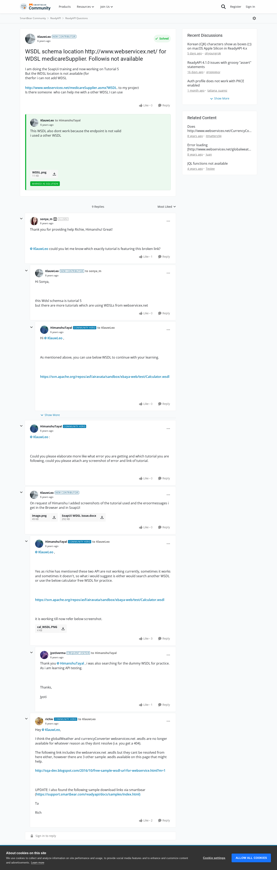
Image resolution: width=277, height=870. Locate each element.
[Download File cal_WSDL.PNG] (63, 628)
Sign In (250, 7)
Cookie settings (214, 857)
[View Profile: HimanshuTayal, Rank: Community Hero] (44, 330)
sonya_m (46, 219)
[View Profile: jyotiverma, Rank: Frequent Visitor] (44, 655)
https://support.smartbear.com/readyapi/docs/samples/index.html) (88, 794)
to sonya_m (93, 271)
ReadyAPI (55, 18)
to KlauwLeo (106, 328)
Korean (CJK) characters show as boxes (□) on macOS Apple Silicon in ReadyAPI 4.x (219, 46)
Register (235, 7)
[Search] (223, 6)
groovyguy (213, 72)
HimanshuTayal (61, 328)
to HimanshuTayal (68, 120)
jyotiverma (57, 653)
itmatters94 (213, 136)
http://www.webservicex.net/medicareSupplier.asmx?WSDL (71, 87)
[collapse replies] (21, 218)
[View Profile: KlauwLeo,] (34, 123)
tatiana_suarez (217, 90)
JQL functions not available (207, 163)
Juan (209, 154)
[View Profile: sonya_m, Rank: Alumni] (34, 221)
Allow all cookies (251, 857)
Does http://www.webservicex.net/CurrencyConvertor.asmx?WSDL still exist (219, 128)
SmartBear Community (33, 18)
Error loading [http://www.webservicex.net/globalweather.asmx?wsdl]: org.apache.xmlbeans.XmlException (219, 147)
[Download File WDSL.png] (54, 174)
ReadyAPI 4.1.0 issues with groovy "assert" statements (219, 65)
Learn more (37, 862)
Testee (210, 169)
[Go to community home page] (35, 6)
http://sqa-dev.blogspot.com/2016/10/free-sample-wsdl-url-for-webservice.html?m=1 (100, 770)
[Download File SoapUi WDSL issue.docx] (102, 517)
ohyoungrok (213, 53)
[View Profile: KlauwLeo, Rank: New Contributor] (30, 39)
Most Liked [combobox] (167, 207)
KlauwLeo (44, 37)
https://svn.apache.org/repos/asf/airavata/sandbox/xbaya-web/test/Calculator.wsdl (104, 376)
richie (49, 719)
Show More (52, 415)
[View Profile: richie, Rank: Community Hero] (39, 721)
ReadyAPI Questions (76, 18)
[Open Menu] (254, 18)
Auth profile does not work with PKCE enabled (215, 83)
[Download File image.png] (54, 517)
